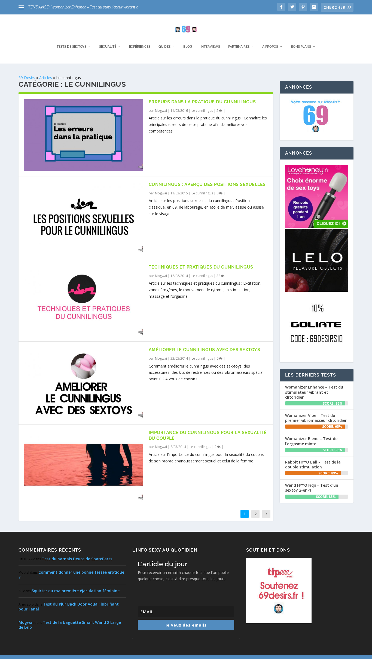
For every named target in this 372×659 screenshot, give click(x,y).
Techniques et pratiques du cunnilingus (201, 267)
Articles (45, 77)
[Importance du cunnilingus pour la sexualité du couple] (83, 465)
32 (219, 275)
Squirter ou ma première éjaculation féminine (76, 590)
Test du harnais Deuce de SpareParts (77, 558)
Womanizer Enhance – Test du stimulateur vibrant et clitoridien (314, 391)
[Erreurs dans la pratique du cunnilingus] (83, 135)
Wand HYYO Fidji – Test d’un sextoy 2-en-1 (311, 488)
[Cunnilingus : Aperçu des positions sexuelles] (83, 217)
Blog (187, 47)
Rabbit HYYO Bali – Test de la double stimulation (313, 464)
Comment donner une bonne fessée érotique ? (71, 575)
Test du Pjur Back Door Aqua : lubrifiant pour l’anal (69, 606)
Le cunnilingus (202, 110)
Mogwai (161, 110)
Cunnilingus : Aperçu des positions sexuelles (207, 184)
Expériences (139, 47)
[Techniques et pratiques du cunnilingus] (83, 300)
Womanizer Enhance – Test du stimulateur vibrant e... (96, 7)
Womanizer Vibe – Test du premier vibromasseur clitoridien (316, 418)
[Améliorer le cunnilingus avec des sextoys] (83, 383)
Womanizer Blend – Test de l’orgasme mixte (311, 441)
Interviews (210, 47)
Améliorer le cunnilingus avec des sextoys (204, 349)
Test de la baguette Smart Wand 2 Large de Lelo (70, 625)
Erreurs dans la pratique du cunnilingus (202, 101)
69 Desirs (27, 77)
